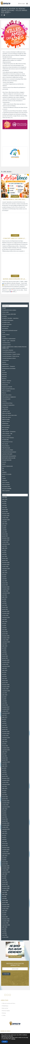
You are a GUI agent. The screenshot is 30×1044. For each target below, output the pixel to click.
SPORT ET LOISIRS (6, 474)
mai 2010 (4, 859)
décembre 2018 (5, 684)
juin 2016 (4, 743)
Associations (5, 328)
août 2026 (4, 497)
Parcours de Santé (6, 435)
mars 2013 (4, 794)
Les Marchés (5, 409)
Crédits (4, 1015)
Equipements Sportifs (7, 386)
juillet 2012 (4, 808)
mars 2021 (4, 629)
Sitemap (4, 1013)
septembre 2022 (6, 593)
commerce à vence (6, 344)
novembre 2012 (5, 802)
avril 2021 (4, 627)
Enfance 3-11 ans (6, 382)
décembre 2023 (5, 562)
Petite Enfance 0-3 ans (7, 441)
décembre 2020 (5, 635)
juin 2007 (4, 912)
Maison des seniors (6, 417)
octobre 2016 (5, 735)
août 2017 (4, 715)
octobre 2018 (5, 688)
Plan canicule (5, 443)
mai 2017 (4, 721)
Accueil (4, 308)
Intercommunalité (6, 399)
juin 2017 (4, 719)
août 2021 (4, 619)
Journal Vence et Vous (7, 403)
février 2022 (5, 607)
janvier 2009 (5, 884)
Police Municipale (6, 447)
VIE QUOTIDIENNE (6, 488)
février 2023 (5, 582)
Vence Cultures (5, 482)
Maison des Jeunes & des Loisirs (9, 415)
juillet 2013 (4, 788)
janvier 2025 (5, 536)
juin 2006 (4, 929)
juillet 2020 (4, 646)
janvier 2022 (5, 609)
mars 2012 (4, 817)
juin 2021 (4, 623)
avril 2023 (4, 578)
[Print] (5, 15)
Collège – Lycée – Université (8, 340)
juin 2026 (4, 501)
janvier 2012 (5, 821)
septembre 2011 (6, 829)
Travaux (4, 478)
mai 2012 (4, 813)
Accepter (4, 1041)
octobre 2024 (5, 542)
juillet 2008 (4, 894)
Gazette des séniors (6, 394)
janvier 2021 (5, 633)
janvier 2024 (5, 560)
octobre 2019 (5, 664)
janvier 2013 (5, 798)
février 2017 (5, 727)
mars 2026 (4, 507)
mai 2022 (4, 601)
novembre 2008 (5, 888)
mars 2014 (4, 774)
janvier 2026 (5, 511)
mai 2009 (4, 878)
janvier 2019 (5, 682)
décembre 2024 (5, 538)
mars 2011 (4, 841)
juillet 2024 (4, 548)
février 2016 (5, 745)
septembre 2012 (6, 806)
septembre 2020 (6, 641)
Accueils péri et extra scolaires (9, 310)
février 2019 (5, 680)
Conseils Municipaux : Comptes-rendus (11, 354)
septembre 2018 (6, 690)
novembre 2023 (5, 564)
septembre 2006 (6, 925)
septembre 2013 (6, 784)
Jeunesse (4, 401)
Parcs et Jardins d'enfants (8, 437)
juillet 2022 (4, 597)
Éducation (4, 374)
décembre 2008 (5, 886)
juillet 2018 (4, 694)
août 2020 (4, 644)
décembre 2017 (5, 707)
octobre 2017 (5, 711)
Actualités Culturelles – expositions (10, 318)
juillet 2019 (4, 670)
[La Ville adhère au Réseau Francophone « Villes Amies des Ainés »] (15, 34)
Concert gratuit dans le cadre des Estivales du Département (15, 238)
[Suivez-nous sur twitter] (7, 995)
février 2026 (5, 509)
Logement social (6, 411)
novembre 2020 (5, 637)
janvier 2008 (5, 902)
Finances (4, 392)
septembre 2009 (6, 872)
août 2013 (4, 786)
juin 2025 (4, 525)
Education (4, 376)
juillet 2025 (4, 523)
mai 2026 (4, 503)
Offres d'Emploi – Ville (7, 433)
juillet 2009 (4, 874)
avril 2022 (4, 603)
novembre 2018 (5, 686)
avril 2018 (4, 701)
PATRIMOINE (5, 439)
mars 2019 (4, 678)
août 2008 (4, 892)
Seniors (4, 464)
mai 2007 (4, 914)
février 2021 (5, 631)
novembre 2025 (5, 515)
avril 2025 (4, 529)
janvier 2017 (5, 729)
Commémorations (6, 342)
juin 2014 (4, 768)
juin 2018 (4, 696)
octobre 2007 (5, 908)
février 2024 (5, 558)
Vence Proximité (6, 484)
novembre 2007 (5, 906)
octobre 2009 (5, 870)
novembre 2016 (5, 733)
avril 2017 (4, 723)
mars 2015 (4, 756)
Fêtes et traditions (6, 390)
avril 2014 (4, 772)
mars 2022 (4, 605)
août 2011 (4, 831)
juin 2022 (4, 599)
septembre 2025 (6, 519)
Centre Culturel (5, 334)
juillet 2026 (4, 499)
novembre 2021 (5, 613)
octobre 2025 (5, 517)
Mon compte (22, 3)
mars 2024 (4, 556)
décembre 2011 (5, 823)
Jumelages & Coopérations (8, 405)
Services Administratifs (7, 466)
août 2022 (4, 595)
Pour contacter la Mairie (7, 449)
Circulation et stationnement (8, 338)
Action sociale (5, 312)
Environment (5, 384)
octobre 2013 (5, 782)
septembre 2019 (6, 666)
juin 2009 (4, 876)
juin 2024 (4, 550)
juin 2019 (4, 672)
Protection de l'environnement (9, 452)
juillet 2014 (4, 766)
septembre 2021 (6, 617)
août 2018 (4, 692)
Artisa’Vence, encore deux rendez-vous (15, 199)
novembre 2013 (5, 780)
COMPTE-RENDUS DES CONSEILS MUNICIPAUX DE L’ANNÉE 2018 (14, 347)
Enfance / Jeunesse (6, 380)
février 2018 (5, 705)
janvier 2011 (5, 845)
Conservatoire (5, 360)
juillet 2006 (4, 927)
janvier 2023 (5, 584)
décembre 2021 (5, 611)
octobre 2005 (5, 937)
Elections (4, 378)
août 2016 (4, 739)
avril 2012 (4, 815)
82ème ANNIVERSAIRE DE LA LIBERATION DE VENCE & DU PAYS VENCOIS (15, 279)
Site (3, 468)
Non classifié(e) (5, 427)
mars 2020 (4, 654)
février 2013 (5, 796)
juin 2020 (4, 648)
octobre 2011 (5, 827)
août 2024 (4, 546)
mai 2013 (4, 792)
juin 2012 (4, 810)
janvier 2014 (5, 776)
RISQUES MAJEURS (6, 460)
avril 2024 (4, 554)
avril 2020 (4, 652)
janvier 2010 (5, 863)
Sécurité (4, 462)
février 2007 (5, 916)
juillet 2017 (4, 717)
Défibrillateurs (5, 364)
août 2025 (4, 521)
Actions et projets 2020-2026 (9, 314)
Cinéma (4, 336)
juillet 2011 (4, 833)
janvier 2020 (5, 658)
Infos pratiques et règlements (9, 397)
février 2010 (5, 861)
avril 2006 (4, 933)
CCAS (3, 332)
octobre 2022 (5, 591)
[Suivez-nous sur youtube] (10, 995)
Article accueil (5, 326)
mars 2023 (4, 580)
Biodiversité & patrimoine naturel (9, 330)
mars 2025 (4, 532)
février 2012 (5, 819)
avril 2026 (4, 505)
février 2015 (5, 758)
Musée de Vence (6, 425)
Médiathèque (5, 423)
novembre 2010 (5, 849)
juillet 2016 (4, 741)
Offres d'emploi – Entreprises (9, 431)
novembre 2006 (5, 920)
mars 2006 (4, 935)
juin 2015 (4, 753)
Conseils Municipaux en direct (9, 358)
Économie (4, 372)
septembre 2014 (6, 762)
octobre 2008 (5, 890)
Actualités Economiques (7, 320)
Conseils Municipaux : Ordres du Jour (10, 356)
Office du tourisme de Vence (8, 1003)
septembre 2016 (6, 737)
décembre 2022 (5, 586)
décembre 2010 (5, 847)
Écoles (3, 370)
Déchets (4, 362)
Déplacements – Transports (8, 366)
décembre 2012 (5, 800)
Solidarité (4, 472)
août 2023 (4, 570)
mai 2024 (4, 552)
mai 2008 (4, 896)
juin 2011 (4, 835)
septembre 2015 (6, 749)
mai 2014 (4, 770)
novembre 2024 (5, 540)
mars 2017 (4, 725)
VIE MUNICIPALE (6, 486)
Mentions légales (6, 1010)
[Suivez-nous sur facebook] (5, 995)
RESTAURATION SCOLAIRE (8, 458)
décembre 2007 (5, 904)
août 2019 (4, 668)
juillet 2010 (4, 855)
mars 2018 (4, 703)
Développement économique (8, 368)
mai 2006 (4, 931)
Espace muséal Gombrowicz (8, 388)
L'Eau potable (5, 407)
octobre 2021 (5, 615)
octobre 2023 (5, 566)
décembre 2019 (5, 660)
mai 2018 (4, 698)
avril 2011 (4, 839)
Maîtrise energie (6, 419)
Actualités (4, 316)
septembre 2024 (6, 544)
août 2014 (4, 764)
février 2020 (5, 656)
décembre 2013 (5, 778)
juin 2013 (4, 790)
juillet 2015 (4, 751)
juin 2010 (4, 857)
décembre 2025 (5, 513)
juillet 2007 (4, 910)
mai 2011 (4, 837)
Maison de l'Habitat (6, 413)
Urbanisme (4, 480)
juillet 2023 (4, 572)
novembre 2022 (5, 589)
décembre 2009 (5, 865)
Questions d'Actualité (7, 454)
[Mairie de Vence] (5, 3)
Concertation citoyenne (7, 350)
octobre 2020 (5, 639)
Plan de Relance (5, 445)
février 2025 (5, 534)
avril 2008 (4, 898)
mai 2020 (4, 650)
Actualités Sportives (7, 324)
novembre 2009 (5, 868)
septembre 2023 (6, 568)
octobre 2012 (5, 804)
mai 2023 (4, 576)
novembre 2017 (5, 709)
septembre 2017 (6, 713)
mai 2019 (4, 674)
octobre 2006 (5, 922)
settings (13, 1039)
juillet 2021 (4, 621)
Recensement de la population (9, 456)
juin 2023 (4, 574)
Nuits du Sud (5, 429)
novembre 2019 (5, 662)
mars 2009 (4, 880)
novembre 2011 (5, 825)
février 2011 (5, 843)
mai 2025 (4, 527)
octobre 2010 (5, 851)
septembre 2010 (6, 853)
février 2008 (5, 900)
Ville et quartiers (6, 490)
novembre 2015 (5, 747)
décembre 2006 (5, 918)
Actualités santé (6, 322)
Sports (3, 476)
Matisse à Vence (6, 421)
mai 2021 (4, 625)
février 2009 (5, 882)
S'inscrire (6, 973)
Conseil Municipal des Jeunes (9, 352)
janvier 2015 (5, 760)
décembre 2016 (5, 731)
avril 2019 (4, 676)
